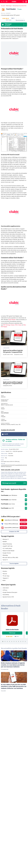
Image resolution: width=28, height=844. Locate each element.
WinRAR (5, 541)
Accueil (3, 5)
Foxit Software (5, 412)
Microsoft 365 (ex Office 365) (10, 557)
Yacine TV (5, 559)
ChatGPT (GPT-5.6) (7, 546)
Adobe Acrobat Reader (8, 550)
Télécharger (9, 5)
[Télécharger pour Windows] (26, 495)
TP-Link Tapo (6, 575)
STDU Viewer (18, 325)
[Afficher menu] (1, 1)
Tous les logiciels (14, 563)
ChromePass (6, 594)
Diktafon (5, 571)
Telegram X (5, 578)
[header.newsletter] (6, 2)
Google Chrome (7, 553)
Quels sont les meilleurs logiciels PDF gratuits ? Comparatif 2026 (13, 382)
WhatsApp (5, 555)
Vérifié (20, 9)
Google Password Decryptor (10, 592)
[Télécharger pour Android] (26, 499)
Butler (4, 580)
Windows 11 (6, 539)
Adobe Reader (11, 319)
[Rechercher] (4, 2)
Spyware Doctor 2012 (8, 596)
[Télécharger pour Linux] (26, 504)
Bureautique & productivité (19, 5)
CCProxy (5, 590)
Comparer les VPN (14, 531)
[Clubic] (14, 1)
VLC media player (7, 548)
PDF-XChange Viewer (8, 325)
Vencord (5, 573)
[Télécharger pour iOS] (26, 508)
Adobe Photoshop (7, 544)
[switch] (23, 1)
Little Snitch (6, 587)
